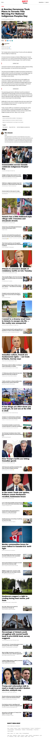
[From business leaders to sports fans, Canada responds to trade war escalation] (27, 426)
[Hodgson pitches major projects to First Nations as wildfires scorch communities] (27, 176)
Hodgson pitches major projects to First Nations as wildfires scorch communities (11, 175)
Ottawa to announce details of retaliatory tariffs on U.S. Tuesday (17, 270)
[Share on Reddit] (5, 40)
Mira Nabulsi (7, 43)
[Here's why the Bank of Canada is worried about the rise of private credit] (27, 564)
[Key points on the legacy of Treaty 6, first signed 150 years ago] (27, 714)
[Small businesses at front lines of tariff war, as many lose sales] (27, 520)
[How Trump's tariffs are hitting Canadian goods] (17, 448)
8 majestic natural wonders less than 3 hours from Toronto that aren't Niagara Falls (11, 294)
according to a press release (7, 76)
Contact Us (32, 728)
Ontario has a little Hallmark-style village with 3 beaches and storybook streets (17, 219)
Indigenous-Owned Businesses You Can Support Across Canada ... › (13, 122)
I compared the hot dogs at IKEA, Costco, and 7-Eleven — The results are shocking (12, 286)
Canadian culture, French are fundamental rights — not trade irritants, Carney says (16, 357)
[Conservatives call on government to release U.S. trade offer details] (27, 512)
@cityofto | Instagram (5, 38)
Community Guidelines (10, 729)
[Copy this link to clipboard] (12, 40)
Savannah (22, 736)
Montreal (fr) (15, 735)
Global (20, 733)
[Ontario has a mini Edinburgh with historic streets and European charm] (27, 228)
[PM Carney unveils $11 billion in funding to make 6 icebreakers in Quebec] (27, 366)
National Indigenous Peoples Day (8, 53)
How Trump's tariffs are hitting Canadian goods (15, 460)
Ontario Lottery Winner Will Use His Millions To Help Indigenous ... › (12, 118)
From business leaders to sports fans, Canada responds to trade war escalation (12, 425)
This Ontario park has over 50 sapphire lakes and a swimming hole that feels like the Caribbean (12, 244)
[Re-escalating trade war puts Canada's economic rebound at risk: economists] (27, 556)
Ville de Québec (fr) (36, 735)
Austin (29, 736)
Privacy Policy (36, 729)
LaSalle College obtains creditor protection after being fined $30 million (12, 661)
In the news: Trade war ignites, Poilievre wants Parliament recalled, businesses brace (15, 495)
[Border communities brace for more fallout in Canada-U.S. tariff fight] (17, 534)
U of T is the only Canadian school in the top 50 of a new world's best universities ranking (12, 503)
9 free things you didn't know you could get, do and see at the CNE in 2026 (16, 409)
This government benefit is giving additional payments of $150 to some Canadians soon (12, 330)
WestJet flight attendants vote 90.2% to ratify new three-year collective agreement (12, 653)
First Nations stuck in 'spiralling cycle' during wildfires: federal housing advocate (12, 705)
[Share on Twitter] (9, 40)
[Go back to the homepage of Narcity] (25, 1)
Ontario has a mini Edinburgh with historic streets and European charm (12, 227)
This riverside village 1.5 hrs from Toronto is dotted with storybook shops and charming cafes (12, 278)
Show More (4, 129)
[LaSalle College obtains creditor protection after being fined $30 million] (27, 662)
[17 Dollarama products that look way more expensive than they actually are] (27, 375)
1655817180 (16, 63)
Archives (15, 728)
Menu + (2, 2)
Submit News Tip (37, 728)
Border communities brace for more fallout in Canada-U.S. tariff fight (16, 546)
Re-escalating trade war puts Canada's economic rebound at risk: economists (11, 555)
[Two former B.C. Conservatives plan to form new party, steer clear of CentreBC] (27, 646)
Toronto (25, 3)
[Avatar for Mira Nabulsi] (2, 133)
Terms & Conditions (10, 731)
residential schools (8, 102)
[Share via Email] (10, 40)
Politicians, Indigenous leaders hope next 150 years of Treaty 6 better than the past (12, 184)
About (8, 728)
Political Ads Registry (29, 729)
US (14, 733)
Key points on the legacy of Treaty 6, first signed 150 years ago (11, 713)
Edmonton (30, 735)
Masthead (23, 729)
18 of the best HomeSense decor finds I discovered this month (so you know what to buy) (12, 434)
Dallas (15, 736)
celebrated (17, 66)
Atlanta (26, 736)
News (2, 6)
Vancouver (22, 735)
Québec (17, 733)
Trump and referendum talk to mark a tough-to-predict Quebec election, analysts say (16, 688)
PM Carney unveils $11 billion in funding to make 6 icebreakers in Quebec (12, 365)
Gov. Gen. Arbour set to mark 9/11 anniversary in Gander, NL (10, 607)
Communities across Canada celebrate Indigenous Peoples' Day (15, 167)
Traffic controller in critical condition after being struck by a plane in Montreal (12, 382)
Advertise (11, 728)
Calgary (26, 735)
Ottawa (19, 735)
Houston (32, 736)
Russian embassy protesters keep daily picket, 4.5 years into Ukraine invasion (11, 697)
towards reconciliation (20, 83)
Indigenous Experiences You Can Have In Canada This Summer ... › (12, 120)
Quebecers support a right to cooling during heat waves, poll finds (15, 598)
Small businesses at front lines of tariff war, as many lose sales (12, 519)
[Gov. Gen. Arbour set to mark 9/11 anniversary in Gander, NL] (27, 608)
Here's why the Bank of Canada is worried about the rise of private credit (12, 563)
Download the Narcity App (25, 728)
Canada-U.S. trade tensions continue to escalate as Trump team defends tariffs (11, 417)
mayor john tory (12, 127)
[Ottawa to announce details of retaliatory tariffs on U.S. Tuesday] (17, 258)
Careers (19, 728)
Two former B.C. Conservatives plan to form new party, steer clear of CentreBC (12, 645)
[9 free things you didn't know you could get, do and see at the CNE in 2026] (17, 396)
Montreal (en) (11, 736)
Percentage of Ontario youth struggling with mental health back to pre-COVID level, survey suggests (16, 635)
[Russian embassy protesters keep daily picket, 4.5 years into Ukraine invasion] (27, 698)
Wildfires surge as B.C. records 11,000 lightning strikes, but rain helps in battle (11, 571)
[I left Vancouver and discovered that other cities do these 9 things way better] (27, 468)
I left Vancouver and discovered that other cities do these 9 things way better (12, 467)
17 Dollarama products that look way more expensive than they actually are (12, 374)
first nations (5, 127)
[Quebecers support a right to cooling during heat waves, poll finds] (17, 586)
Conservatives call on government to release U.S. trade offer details (10, 511)
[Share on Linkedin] (7, 40)
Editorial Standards (18, 729)
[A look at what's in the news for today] (27, 193)
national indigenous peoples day (23, 127)
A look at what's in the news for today (11, 191)
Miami (18, 736)
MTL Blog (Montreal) (26, 733)
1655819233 (16, 88)
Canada (11, 733)
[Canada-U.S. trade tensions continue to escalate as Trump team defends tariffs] (27, 418)
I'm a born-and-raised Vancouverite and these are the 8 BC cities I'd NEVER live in (11, 235)
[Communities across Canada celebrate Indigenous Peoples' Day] (17, 154)
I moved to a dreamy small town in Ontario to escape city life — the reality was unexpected (16, 321)
